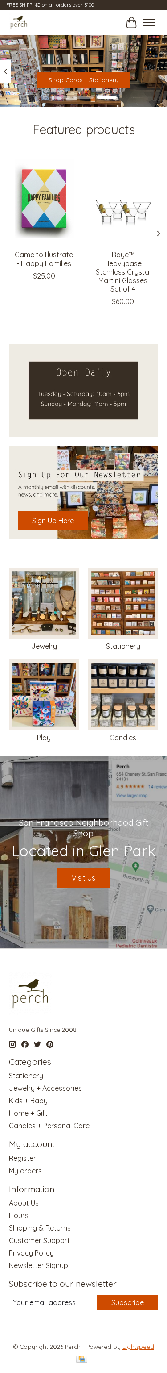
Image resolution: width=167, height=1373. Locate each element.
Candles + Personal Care (49, 1125)
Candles (123, 737)
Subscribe (127, 1302)
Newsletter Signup (38, 1265)
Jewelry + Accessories (45, 1088)
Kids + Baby (28, 1100)
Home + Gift (28, 1113)
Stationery (123, 646)
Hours (19, 1215)
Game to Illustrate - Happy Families (44, 259)
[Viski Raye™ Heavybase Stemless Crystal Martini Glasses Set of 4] (123, 198)
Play (44, 737)
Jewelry (44, 646)
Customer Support (39, 1240)
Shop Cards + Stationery (83, 79)
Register (22, 1158)
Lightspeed (138, 1346)
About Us (24, 1202)
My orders (25, 1170)
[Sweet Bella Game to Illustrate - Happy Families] (44, 198)
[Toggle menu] (149, 23)
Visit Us (83, 877)
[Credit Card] (81, 1360)
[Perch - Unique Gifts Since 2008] (19, 23)
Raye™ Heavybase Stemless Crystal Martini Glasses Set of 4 (123, 272)
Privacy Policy (31, 1252)
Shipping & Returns (40, 1227)
